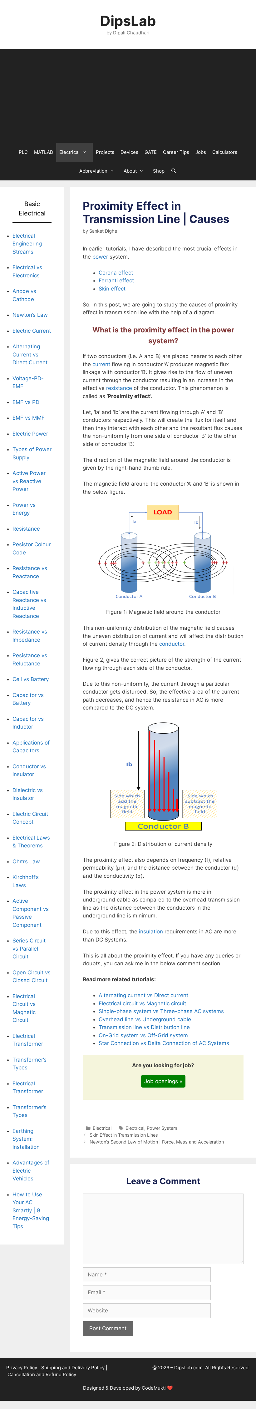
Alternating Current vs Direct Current (29, 354)
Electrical (69, 152)
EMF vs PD (25, 402)
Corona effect (116, 273)
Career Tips (176, 152)
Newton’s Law (30, 315)
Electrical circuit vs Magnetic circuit (142, 1003)
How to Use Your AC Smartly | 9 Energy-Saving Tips (30, 1210)
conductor (171, 644)
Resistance (26, 529)
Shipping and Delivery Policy (73, 1368)
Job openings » (163, 1081)
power (100, 257)
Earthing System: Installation (26, 1139)
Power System (162, 1128)
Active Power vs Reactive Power (29, 481)
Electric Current (31, 331)
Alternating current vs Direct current (143, 995)
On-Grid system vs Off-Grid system (143, 1035)
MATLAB (43, 152)
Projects (105, 152)
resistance (119, 388)
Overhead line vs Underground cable (145, 1019)
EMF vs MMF (28, 418)
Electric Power (30, 434)
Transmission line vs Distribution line (144, 1027)
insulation (150, 931)
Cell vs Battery (30, 679)
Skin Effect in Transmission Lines (124, 1135)
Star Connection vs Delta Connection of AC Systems (164, 1043)
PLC (23, 152)
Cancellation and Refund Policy (41, 1374)
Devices (129, 152)
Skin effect (112, 288)
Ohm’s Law (26, 861)
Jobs (200, 152)
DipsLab (128, 20)
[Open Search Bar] (174, 171)
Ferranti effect (116, 280)
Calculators (224, 152)
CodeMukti (154, 1388)
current (101, 364)
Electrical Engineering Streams (27, 244)
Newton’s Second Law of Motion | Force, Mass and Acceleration (157, 1141)
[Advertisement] (128, 96)
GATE (151, 152)
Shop (159, 171)
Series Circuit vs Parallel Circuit (29, 948)
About (130, 171)
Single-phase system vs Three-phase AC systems (161, 1011)
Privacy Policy (21, 1368)
